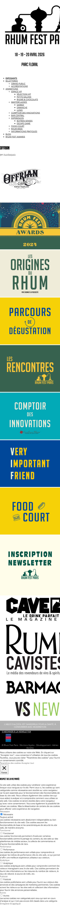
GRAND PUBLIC (18, 83)
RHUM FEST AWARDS (15, 137)
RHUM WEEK (17, 129)
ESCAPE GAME (23, 123)
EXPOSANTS (11, 78)
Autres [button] (3, 892)
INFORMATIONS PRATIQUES (24, 131)
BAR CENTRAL (17, 115)
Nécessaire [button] (5, 811)
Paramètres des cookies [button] (10, 763)
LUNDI (20, 110)
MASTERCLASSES (19, 102)
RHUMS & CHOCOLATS (27, 99)
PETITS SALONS (24, 97)
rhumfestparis (9, 154)
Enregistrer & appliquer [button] (10, 903)
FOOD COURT (17, 126)
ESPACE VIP (16, 91)
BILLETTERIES (12, 81)
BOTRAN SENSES (25, 121)
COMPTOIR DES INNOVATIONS (25, 113)
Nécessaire (8, 814)
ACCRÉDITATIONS (19, 86)
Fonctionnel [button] (5, 830)
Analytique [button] (4, 860)
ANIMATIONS (12, 89)
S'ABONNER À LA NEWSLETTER (16, 732)
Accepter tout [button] (27, 763)
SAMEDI (20, 105)
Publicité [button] (4, 876)
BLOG (8, 134)
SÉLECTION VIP (24, 94)
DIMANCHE (22, 107)
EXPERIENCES (17, 118)
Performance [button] (5, 846)
